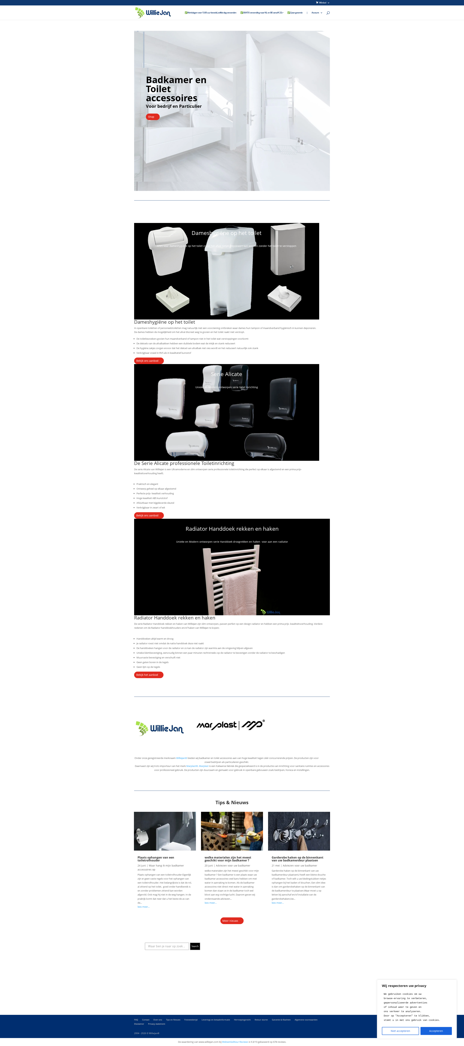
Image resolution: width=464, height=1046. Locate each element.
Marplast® (192, 766)
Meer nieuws (230, 920)
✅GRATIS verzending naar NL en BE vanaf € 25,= (261, 12)
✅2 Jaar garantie (295, 12)
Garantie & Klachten (281, 1019)
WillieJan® (181, 758)
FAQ (136, 1019)
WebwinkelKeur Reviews (235, 1041)
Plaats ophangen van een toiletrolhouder (156, 858)
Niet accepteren (400, 1031)
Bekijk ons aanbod (147, 360)
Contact (145, 1019)
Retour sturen (261, 1019)
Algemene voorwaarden (306, 1019)
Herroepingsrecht (242, 1019)
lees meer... (144, 906)
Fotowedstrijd (191, 1019)
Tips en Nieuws (173, 1019)
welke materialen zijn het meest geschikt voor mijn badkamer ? (228, 858)
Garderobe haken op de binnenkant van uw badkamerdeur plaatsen (297, 858)
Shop (151, 116)
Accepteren (436, 1031)
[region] (417, 1009)
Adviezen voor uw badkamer (233, 865)
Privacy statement (156, 1023)
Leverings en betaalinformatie (216, 1019)
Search (195, 946)
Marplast (204, 766)
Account (315, 12)
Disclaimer (139, 1023)
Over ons (157, 1019)
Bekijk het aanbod (147, 675)
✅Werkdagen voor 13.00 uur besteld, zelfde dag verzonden (210, 12)
